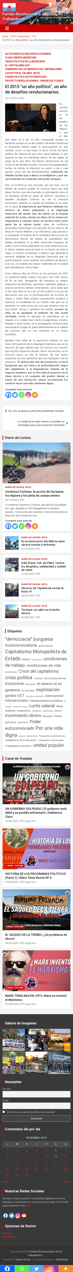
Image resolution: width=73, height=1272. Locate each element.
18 (36, 1163)
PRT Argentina (28, 821)
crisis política (18, 677)
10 (26, 1156)
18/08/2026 (11, 821)
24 (26, 1169)
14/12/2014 (11, 98)
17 (26, 1163)
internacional (54, 696)
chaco (26, 659)
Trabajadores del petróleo (51, 740)
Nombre (7, 1089)
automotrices (45, 645)
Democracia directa (55, 678)
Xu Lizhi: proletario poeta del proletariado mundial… (36, 410)
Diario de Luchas (18, 438)
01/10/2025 (27, 549)
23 (17, 1169)
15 (7, 1163)
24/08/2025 (27, 617)
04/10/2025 (11, 500)
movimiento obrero (23, 715)
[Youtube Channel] (24, 1215)
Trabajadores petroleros (18, 746)
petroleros (23, 722)
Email (5, 1100)
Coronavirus (11, 671)
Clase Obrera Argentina (20, 57)
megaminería (24, 710)
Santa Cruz (31, 736)
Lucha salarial (42, 705)
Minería (58, 710)
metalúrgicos (48, 711)
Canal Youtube (14, 800)
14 (65, 1156)
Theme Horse (22, 1259)
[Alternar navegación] (7, 28)
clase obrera (36, 660)
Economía (14, 683)
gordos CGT (14, 695)
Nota (36, 73)
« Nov (6, 1181)
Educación (30, 684)
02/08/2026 (11, 1004)
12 (46, 1156)
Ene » (67, 1181)
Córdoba (38, 678)
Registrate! (9, 1236)
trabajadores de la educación (20, 740)
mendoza (36, 711)
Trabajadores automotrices (52, 736)
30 (17, 1175)
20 (55, 1163)
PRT (22, 98)
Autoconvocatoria (21, 645)
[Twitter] (15, 395)
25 (36, 1169)
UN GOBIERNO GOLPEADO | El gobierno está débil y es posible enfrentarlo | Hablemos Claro (36, 812)
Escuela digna (28, 690)
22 (7, 1169)
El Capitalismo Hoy (17, 65)
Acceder (7, 1233)
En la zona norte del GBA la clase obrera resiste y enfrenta (43, 543)
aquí (28, 1205)
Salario (22, 736)
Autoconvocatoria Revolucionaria (28, 53)
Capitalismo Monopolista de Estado (36, 655)
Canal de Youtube (18, 758)
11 (36, 1156)
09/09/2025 (27, 595)
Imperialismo (53, 69)
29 (7, 1175)
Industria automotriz (35, 696)
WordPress (62, 1259)
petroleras (10, 722)
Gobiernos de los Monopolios (24, 69)
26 (46, 1169)
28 (65, 1169)
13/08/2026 (11, 882)
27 (55, 1169)
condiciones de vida (43, 665)
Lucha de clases (20, 706)
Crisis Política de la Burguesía (25, 61)
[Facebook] (8, 395)
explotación (48, 689)
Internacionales (16, 701)
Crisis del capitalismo (39, 671)
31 (26, 1175)
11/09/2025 (27, 574)
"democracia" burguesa (29, 639)
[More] (35, 395)
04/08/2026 (11, 943)
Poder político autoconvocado (26, 76)
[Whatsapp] (22, 395)
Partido (58, 716)
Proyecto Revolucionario (22, 80)
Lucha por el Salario (18, 73)
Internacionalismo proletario (46, 700)
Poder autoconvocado (23, 725)
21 (65, 1163)
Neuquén (47, 716)
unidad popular (48, 745)
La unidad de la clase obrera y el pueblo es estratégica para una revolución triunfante (41, 423)
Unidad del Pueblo (52, 80)
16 (17, 1163)
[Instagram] (28, 395)
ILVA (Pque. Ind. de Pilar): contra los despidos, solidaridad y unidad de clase (43, 566)
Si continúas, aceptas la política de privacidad (30, 1112)
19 (46, 1163)
